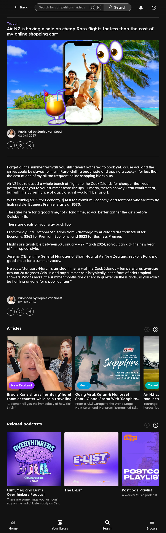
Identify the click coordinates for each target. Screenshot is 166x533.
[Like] (20, 145)
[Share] (30, 145)
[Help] (154, 8)
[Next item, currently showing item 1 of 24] (155, 329)
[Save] (11, 145)
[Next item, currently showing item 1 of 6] (155, 425)
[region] (83, 373)
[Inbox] (141, 8)
